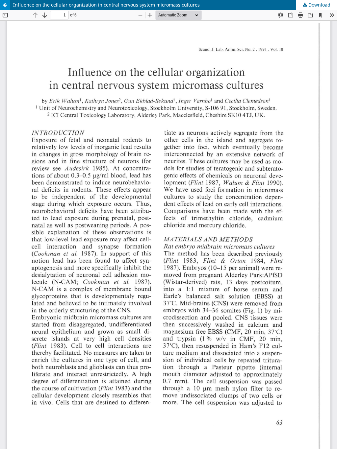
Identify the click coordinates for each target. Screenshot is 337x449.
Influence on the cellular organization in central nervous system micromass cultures (106, 5)
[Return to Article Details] (5, 5)
